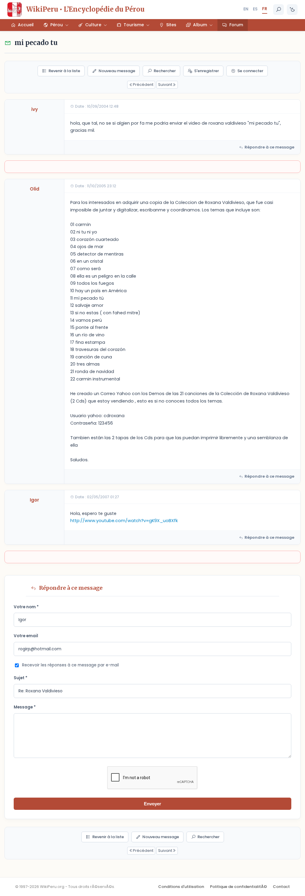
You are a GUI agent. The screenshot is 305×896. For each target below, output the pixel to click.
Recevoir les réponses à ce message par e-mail (70, 665)
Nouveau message (117, 71)
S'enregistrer (206, 71)
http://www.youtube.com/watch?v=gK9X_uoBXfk (124, 521)
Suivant (165, 84)
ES (255, 9)
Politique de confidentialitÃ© (238, 886)
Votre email (26, 636)
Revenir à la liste (64, 71)
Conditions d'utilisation (181, 886)
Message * (25, 707)
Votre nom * (26, 607)
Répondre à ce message (269, 147)
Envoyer (152, 803)
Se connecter (250, 71)
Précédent (143, 84)
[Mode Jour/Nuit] (292, 9)
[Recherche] (278, 9)
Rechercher (165, 71)
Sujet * (20, 678)
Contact (281, 886)
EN (245, 9)
